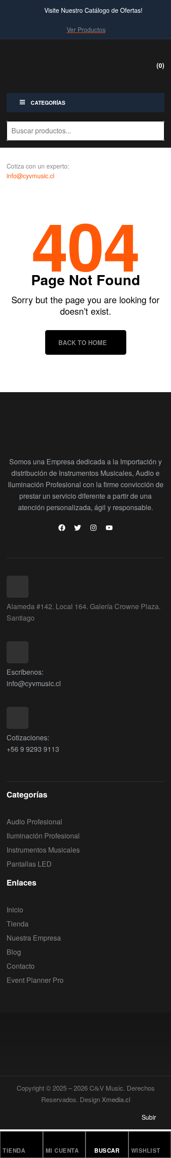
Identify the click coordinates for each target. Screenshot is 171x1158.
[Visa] (144, 1046)
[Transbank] (27, 1046)
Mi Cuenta (62, 1150)
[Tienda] (7, 1140)
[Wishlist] (135, 1140)
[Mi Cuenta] (49, 1140)
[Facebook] (61, 527)
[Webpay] (85, 1046)
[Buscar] (152, 130)
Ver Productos (86, 29)
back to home (82, 342)
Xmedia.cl (116, 1099)
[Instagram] (93, 527)
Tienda (14, 1150)
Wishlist (145, 1150)
